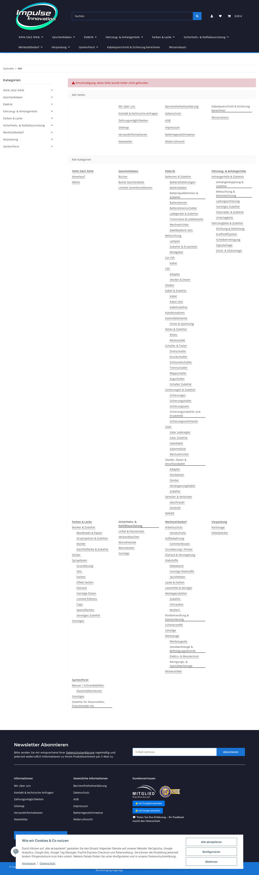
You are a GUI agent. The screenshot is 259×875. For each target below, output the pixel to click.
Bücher (123, 176)
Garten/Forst (11, 146)
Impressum (29, 863)
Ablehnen (211, 861)
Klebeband (177, 566)
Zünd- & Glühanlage (229, 250)
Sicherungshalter (181, 400)
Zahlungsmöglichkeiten (133, 120)
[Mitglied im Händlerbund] (144, 791)
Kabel (173, 263)
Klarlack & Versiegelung (180, 555)
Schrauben (177, 604)
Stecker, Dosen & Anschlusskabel (175, 461)
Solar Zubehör (179, 437)
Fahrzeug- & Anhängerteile (20, 111)
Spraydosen (79, 560)
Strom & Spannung (182, 323)
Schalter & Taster (176, 345)
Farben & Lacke (12, 118)
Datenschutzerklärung (80, 752)
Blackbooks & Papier (89, 533)
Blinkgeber (176, 252)
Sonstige (124, 553)
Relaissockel (177, 340)
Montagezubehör (176, 593)
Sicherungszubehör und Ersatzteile (185, 413)
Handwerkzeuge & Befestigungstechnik (182, 649)
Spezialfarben (85, 610)
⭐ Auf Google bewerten (147, 810)
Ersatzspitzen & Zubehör (92, 538)
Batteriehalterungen (182, 182)
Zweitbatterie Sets (181, 230)
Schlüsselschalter (181, 362)
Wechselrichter (179, 224)
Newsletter (125, 141)
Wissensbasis (177, 47)
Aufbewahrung (174, 538)
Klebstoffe (171, 560)
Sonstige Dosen (86, 593)
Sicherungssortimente (184, 421)
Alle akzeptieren (211, 841)
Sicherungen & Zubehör (180, 389)
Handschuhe (178, 533)
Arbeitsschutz (174, 527)
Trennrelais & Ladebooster (186, 219)
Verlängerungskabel (182, 486)
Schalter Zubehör (181, 384)
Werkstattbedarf (13, 132)
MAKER (169, 513)
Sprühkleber (177, 577)
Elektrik (7, 104)
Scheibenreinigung (228, 239)
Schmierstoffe (174, 625)
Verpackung (10, 139)
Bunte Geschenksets (131, 182)
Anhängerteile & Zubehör (228, 176)
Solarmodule (178, 448)
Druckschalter (178, 356)
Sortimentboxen (180, 544)
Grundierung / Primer (179, 549)
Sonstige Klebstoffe (182, 571)
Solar (168, 426)
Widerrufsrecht (174, 141)
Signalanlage (224, 245)
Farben (81, 577)
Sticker (76, 555)
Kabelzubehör (179, 307)
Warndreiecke (127, 542)
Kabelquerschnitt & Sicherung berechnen (133, 47)
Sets (79, 571)
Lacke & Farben (174, 582)
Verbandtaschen (129, 537)
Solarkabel (176, 443)
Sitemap (124, 127)
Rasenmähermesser (89, 691)
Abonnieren (230, 752)
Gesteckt (175, 508)
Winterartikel (173, 671)
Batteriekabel (178, 187)
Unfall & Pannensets (131, 531)
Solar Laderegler (180, 432)
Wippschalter (178, 373)
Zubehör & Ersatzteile (183, 246)
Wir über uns (127, 106)
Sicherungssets (179, 406)
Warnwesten (126, 548)
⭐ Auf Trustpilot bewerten (148, 803)
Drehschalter (178, 351)
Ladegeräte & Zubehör (184, 213)
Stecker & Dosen (180, 279)
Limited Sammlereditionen (135, 187)
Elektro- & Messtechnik (184, 656)
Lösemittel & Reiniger (178, 588)
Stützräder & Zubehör (230, 212)
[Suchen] (197, 16)
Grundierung (85, 566)
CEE (167, 268)
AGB (167, 120)
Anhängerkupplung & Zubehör (229, 184)
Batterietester (178, 202)
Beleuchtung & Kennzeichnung (226, 193)
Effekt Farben (85, 582)
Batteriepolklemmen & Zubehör (184, 195)
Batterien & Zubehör (178, 176)
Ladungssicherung (228, 201)
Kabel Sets (176, 301)
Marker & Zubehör (83, 527)
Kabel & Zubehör (176, 290)
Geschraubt (177, 502)
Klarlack (82, 588)
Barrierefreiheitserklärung (182, 106)
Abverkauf (78, 176)
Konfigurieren (211, 851)
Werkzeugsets (178, 641)
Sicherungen (178, 395)
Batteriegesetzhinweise (180, 134)
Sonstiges (78, 621)
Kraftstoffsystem (226, 234)
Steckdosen (177, 474)
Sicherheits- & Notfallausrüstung (24, 125)
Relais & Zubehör (176, 329)
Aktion (76, 182)
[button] (212, 16)
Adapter (175, 274)
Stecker (174, 480)
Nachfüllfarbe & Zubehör (92, 549)
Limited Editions (87, 599)
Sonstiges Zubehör (228, 206)
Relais (173, 334)
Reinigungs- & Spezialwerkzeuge (181, 664)
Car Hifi (169, 257)
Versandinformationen (133, 134)
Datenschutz (47, 863)
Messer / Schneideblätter (88, 685)
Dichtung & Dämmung (230, 228)
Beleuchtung (173, 235)
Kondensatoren (175, 312)
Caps (80, 604)
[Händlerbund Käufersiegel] (170, 791)
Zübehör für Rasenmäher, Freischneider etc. (88, 704)
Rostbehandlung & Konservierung (177, 617)
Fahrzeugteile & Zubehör (227, 223)
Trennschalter (179, 367)
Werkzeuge (172, 636)
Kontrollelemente (176, 318)
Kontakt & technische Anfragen (138, 113)
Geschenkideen (13, 97)
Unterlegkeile (224, 217)
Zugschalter (177, 378)
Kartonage (218, 527)
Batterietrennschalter (183, 208)
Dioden (169, 285)
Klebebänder (220, 533)
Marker (81, 544)
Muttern (175, 610)
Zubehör (175, 491)
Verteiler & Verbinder (178, 497)
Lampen (175, 241)
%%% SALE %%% (13, 90)
